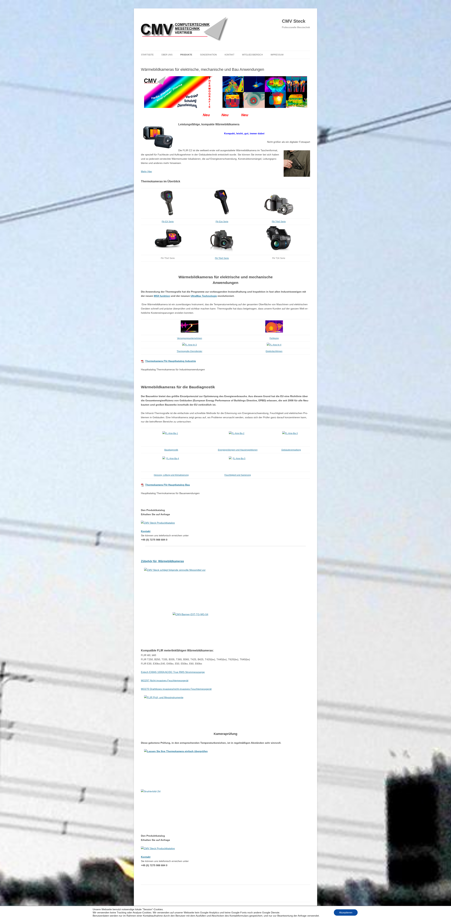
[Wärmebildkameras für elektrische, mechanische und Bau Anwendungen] (225, 92)
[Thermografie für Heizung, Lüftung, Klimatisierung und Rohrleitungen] (171, 462)
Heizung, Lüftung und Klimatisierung (171, 475)
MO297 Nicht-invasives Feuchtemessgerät (164, 680)
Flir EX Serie (168, 221)
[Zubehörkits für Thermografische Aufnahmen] (225, 584)
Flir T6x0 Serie (222, 258)
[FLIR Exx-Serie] (222, 215)
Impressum (277, 55)
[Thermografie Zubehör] (225, 628)
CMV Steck (293, 21)
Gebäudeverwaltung (291, 450)
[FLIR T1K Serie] (278, 251)
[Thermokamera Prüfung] (225, 765)
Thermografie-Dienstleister (189, 351)
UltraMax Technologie (204, 295)
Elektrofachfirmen (274, 351)
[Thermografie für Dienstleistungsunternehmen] (189, 345)
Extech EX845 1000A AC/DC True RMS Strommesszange (173, 672)
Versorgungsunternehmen (189, 338)
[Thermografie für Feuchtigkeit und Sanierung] (237, 462)
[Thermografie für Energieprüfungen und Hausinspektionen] (237, 437)
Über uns (166, 55)
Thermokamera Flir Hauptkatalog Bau (167, 484)
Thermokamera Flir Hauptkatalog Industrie (170, 361)
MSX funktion (162, 295)
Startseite (147, 55)
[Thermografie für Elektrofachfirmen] (274, 345)
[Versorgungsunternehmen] (189, 332)
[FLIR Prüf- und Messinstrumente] (225, 711)
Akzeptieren (345, 912)
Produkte (186, 55)
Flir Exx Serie (222, 221)
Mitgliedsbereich (252, 55)
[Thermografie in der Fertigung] (274, 332)
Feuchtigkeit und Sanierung (237, 475)
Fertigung (274, 338)
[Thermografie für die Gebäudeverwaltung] (291, 437)
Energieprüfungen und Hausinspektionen (238, 450)
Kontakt (229, 55)
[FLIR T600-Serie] (222, 251)
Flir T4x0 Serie (279, 221)
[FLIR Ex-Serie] (168, 215)
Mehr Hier (146, 171)
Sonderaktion (208, 55)
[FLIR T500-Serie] (168, 251)
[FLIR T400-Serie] (279, 215)
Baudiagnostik (171, 450)
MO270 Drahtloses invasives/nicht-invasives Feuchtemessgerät (176, 689)
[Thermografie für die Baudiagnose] (171, 437)
